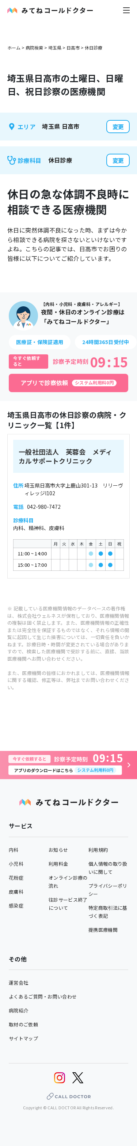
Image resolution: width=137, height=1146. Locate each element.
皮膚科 (16, 891)
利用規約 (98, 849)
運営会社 (18, 982)
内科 (14, 849)
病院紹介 (18, 1010)
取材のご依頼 (23, 1024)
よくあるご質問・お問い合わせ (43, 996)
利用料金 (58, 863)
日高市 (73, 47)
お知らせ (58, 849)
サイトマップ (23, 1038)
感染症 (16, 905)
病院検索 (34, 47)
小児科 (16, 863)
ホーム (13, 47)
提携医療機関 (103, 929)
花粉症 (16, 877)
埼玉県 (54, 47)
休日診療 (93, 47)
